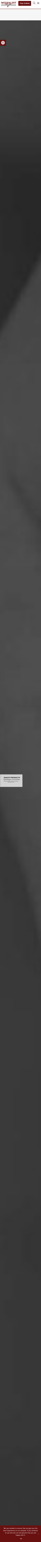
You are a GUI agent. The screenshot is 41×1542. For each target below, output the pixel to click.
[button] (3, 43)
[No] (38, 1534)
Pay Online (24, 3)
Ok (21, 1539)
